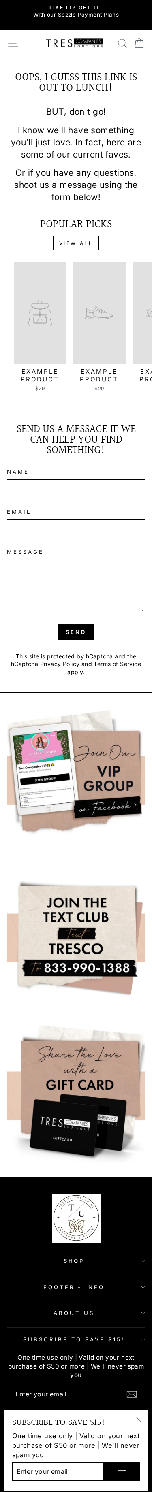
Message (25, 552)
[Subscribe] (131, 1394)
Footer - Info (74, 1287)
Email (19, 512)
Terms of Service (117, 663)
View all (76, 243)
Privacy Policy (60, 663)
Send (76, 632)
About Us (74, 1313)
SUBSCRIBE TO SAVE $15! (74, 1339)
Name (18, 471)
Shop (74, 1261)
